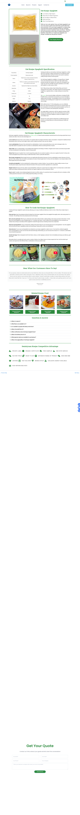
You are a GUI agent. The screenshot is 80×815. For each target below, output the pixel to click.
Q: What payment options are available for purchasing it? (23, 337)
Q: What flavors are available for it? (18, 323)
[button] (65, 1)
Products (34, 5)
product (44, 95)
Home (22, 5)
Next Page (77, 372)
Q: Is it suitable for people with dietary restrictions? (22, 326)
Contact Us (46, 5)
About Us (28, 5)
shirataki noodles (33, 135)
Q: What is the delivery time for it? (18, 334)
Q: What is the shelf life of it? (17, 329)
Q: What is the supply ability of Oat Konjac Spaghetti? (22, 339)
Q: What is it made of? (15, 321)
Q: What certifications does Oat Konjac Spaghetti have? (23, 331)
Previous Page (3, 372)
